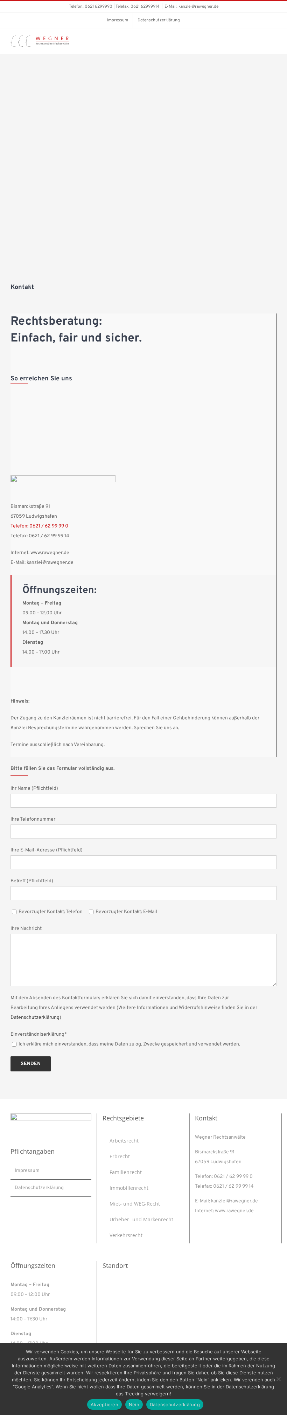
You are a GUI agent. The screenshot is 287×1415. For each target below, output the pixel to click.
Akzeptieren (104, 1404)
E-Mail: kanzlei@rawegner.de (191, 6)
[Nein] (278, 1378)
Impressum (27, 1171)
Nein (134, 1404)
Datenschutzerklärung (34, 1018)
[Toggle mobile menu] (273, 43)
